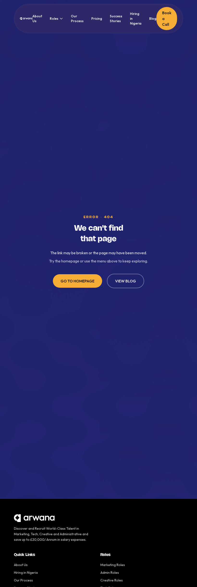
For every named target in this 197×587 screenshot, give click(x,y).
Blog (152, 18)
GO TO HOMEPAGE (77, 281)
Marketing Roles (112, 565)
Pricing (96, 18)
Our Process (77, 18)
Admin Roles (109, 572)
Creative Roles (111, 580)
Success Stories (116, 18)
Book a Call (166, 18)
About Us (37, 18)
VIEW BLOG (125, 281)
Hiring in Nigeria (136, 19)
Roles (54, 18)
